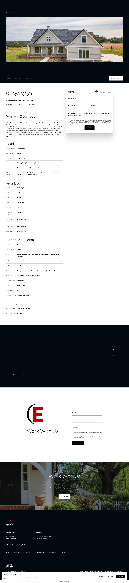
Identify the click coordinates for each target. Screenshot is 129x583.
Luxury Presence (19, 571)
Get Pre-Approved (13, 109)
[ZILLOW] (23, 544)
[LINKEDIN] (17, 544)
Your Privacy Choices (64, 581)
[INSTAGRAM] (12, 544)
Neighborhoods (39, 552)
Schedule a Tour (116, 78)
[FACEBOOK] (7, 544)
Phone (93, 105)
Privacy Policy (75, 123)
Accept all (120, 576)
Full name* (71, 105)
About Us (17, 552)
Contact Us (64, 496)
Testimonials (52, 552)
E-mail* (74, 413)
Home (7, 552)
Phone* (74, 420)
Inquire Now (78, 443)
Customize (110, 576)
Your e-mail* (72, 98)
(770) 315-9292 (10, 536)
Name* (74, 406)
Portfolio (27, 552)
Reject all (101, 576)
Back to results (13, 12)
